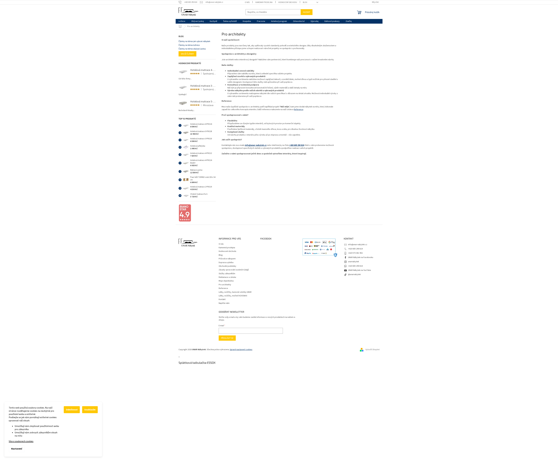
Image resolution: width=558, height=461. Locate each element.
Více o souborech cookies (21, 441)
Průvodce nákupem (227, 258)
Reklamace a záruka (227, 277)
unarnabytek (353, 261)
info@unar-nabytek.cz (256, 145)
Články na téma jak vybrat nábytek (194, 41)
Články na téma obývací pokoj (192, 49)
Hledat (306, 12)
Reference (298, 109)
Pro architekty (225, 284)
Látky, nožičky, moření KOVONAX (233, 295)
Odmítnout (72, 409)
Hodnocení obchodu (287, 2)
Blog (305, 2)
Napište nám (224, 303)
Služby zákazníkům (227, 273)
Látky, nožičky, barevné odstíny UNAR (235, 292)
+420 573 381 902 (355, 253)
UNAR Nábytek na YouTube (359, 270)
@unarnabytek (354, 274)
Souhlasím (90, 409)
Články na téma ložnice (189, 45)
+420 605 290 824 (296, 145)
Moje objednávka (226, 280)
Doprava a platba (226, 262)
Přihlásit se (227, 338)
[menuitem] (182, 21)
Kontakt (222, 299)
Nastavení (16, 448)
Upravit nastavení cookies (241, 349)
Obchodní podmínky (227, 266)
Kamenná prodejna (264, 2)
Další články (187, 54)
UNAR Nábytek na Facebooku (360, 257)
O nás (247, 2)
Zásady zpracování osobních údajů (234, 269)
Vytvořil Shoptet (372, 349)
